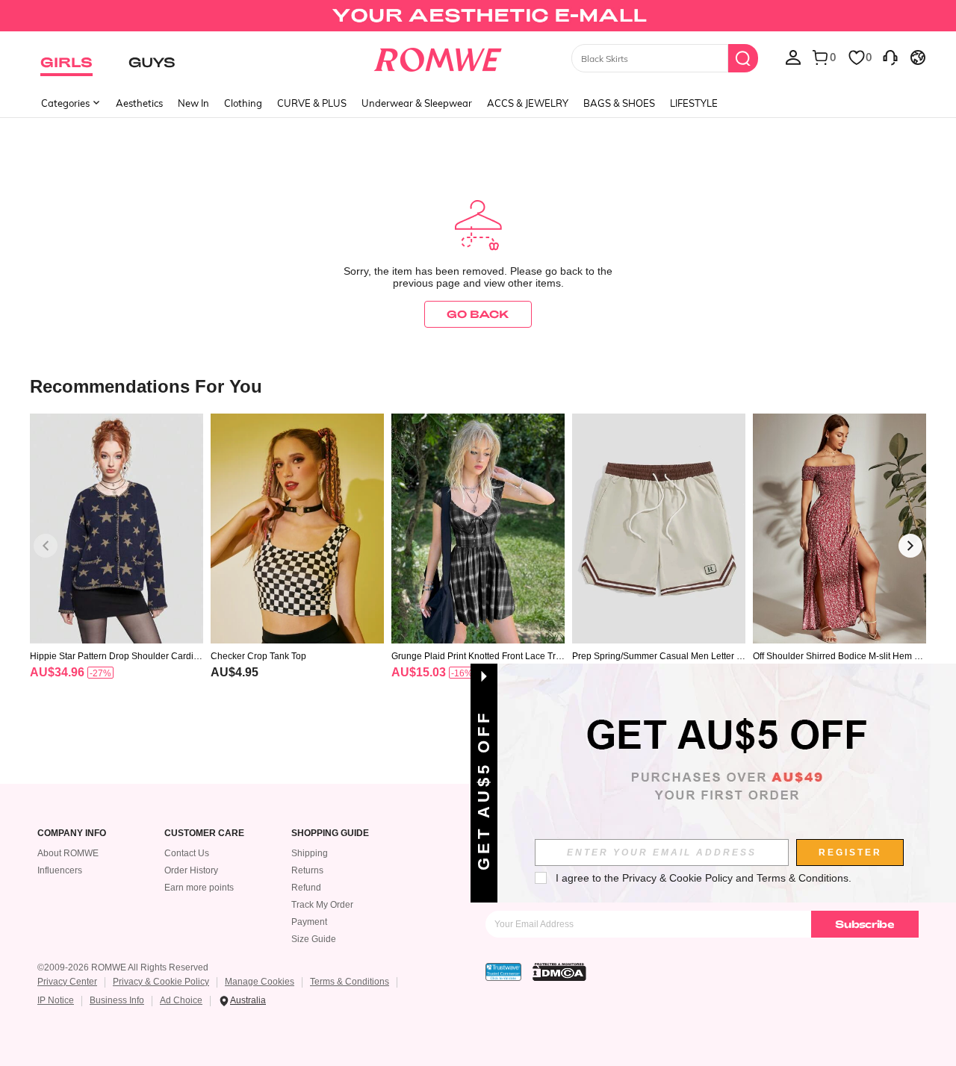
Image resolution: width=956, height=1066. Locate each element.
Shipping (309, 853)
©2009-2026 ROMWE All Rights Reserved (122, 967)
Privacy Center (67, 981)
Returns (307, 870)
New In (193, 103)
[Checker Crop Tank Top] (297, 529)
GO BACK (478, 314)
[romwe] (437, 57)
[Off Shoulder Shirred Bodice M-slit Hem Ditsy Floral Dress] (839, 529)
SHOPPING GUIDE (330, 833)
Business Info (117, 1000)
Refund (306, 887)
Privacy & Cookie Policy (161, 981)
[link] (477, 18)
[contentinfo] (57, 672)
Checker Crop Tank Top (258, 656)
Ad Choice (181, 1000)
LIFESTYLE (694, 103)
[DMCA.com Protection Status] (559, 972)
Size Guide (313, 939)
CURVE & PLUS (312, 103)
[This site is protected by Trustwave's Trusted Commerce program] (503, 972)
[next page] (910, 546)
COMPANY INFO (71, 833)
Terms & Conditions (349, 981)
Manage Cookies (259, 981)
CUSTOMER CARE (204, 833)
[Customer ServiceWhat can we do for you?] (890, 57)
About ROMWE (68, 853)
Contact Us (186, 853)
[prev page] (46, 546)
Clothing (243, 103)
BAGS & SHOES (619, 103)
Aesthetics (139, 103)
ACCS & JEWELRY (527, 103)
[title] (478, 386)
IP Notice (55, 1000)
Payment (309, 922)
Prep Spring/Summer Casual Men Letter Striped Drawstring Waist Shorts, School (658, 656)
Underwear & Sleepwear (416, 103)
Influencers (59, 870)
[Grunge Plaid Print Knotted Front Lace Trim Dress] (478, 529)
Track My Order (322, 905)
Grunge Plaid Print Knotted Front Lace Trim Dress (474, 656)
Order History (191, 870)
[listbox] (793, 57)
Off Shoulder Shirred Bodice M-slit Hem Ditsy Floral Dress (839, 656)
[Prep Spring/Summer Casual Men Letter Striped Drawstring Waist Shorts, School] (658, 529)
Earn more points (199, 887)
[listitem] (116, 565)
